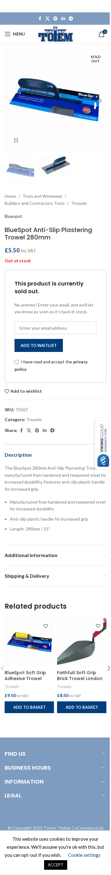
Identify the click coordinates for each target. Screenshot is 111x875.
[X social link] (47, 19)
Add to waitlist (39, 345)
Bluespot (13, 216)
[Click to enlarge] (16, 140)
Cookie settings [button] (84, 855)
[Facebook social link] (39, 19)
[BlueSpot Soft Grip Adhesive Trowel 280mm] (29, 642)
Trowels (79, 203)
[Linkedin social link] (63, 19)
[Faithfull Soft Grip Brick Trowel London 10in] (81, 642)
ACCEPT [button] (56, 864)
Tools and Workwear (42, 196)
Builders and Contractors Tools (35, 203)
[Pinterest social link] (55, 19)
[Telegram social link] (71, 19)
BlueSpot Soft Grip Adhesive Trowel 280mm (25, 679)
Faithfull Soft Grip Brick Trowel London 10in (79, 679)
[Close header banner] (103, 6)
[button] (11, 101)
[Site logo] (55, 33)
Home (10, 196)
